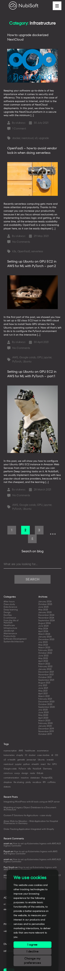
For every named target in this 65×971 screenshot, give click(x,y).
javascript (31, 759)
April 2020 (43, 717)
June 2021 (43, 688)
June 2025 (43, 606)
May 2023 (43, 644)
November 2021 (46, 674)
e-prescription (10, 750)
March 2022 (44, 663)
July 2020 (43, 709)
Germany (47, 768)
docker (16, 138)
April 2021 (43, 693)
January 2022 (44, 669)
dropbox (8, 782)
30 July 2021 (41, 123)
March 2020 (44, 720)
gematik (21, 759)
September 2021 (46, 679)
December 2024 (46, 614)
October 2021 (45, 677)
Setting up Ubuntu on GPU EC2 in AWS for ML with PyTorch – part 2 (31, 263)
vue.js (17, 773)
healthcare (30, 750)
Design (7, 612)
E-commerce (10, 617)
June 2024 (43, 625)
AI (52, 755)
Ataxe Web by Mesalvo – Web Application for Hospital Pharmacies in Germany (31, 822)
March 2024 (44, 633)
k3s (14, 251)
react (43, 764)
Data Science (10, 606)
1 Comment (19, 128)
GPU (39, 357)
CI (26, 755)
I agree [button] (32, 945)
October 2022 (45, 652)
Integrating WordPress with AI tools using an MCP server (32, 801)
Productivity (10, 636)
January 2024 (45, 636)
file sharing (19, 782)
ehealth (35, 764)
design (24, 773)
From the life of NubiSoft (11, 621)
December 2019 (46, 728)
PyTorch (16, 361)
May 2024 (43, 628)
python (26, 764)
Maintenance (10, 633)
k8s (29, 768)
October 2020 (45, 704)
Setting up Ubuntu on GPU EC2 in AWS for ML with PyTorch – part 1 (31, 373)
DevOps (8, 614)
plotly (28, 782)
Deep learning (11, 609)
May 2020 (43, 715)
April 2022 (43, 660)
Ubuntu (27, 361)
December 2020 (46, 701)
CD (56, 755)
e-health (12, 759)
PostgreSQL (47, 777)
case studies (43, 755)
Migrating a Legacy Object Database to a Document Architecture (30, 808)
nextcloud (27, 138)
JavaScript (9, 630)
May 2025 (43, 609)
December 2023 (46, 639)
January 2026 (45, 601)
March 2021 (44, 696)
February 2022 (45, 666)
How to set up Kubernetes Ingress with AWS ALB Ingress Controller (32, 844)
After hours (9, 601)
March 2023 (44, 647)
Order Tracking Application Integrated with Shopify (29, 829)
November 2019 (46, 731)
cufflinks (51, 782)
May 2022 (43, 658)
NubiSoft (37, 768)
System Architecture (14, 641)
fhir (49, 764)
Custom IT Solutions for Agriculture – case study (27, 815)
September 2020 (46, 706)
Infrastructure (10, 627)
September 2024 (46, 620)
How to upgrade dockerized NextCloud (27, 37)
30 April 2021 (41, 342)
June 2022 (43, 655)
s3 (36, 138)
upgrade (44, 138)
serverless (37, 251)
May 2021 (42, 690)
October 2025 (45, 604)
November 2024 (46, 617)
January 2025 (45, 612)
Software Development (15, 638)
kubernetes (9, 755)
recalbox (36, 782)
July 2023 (43, 642)
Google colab (27, 357)
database (35, 777)
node (32, 773)
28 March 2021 (42, 489)
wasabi (50, 759)
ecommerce (43, 750)
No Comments (21, 242)
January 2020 (45, 725)
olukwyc (20, 123)
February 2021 (45, 698)
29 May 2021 (41, 236)
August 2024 (44, 623)
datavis (7, 786)
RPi (44, 782)
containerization (11, 777)
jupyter (47, 357)
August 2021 (44, 682)
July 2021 (42, 685)
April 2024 (43, 631)
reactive (25, 777)
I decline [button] (33, 951)
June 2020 (43, 712)
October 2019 (45, 734)
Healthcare (9, 625)
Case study (9, 604)
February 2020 (45, 723)
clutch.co (8, 773)
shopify (19, 755)
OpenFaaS (24, 251)
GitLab (40, 773)
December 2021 (46, 671)
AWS (15, 357)
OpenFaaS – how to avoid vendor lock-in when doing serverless (32, 150)
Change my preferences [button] (32, 960)
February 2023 (45, 650)
